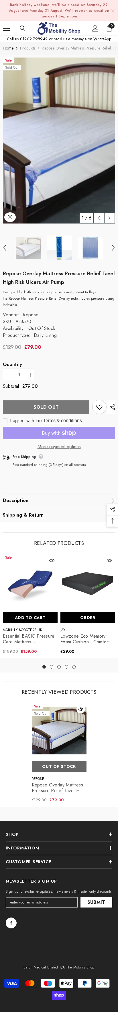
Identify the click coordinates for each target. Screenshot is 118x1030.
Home (8, 48)
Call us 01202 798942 (27, 39)
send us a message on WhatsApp (82, 39)
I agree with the (26, 421)
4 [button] (66, 667)
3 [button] (59, 667)
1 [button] (44, 667)
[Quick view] (52, 560)
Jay (63, 629)
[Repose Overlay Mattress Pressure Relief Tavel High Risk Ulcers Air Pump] (59, 730)
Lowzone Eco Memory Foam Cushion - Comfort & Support (87, 639)
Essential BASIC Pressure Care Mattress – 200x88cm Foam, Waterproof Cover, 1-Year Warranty (29, 639)
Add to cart (30, 617)
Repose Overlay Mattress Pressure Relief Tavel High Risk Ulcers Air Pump (59, 788)
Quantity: (13, 364)
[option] (59, 141)
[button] (99, 218)
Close (113, 11)
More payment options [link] (59, 447)
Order (87, 617)
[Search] (22, 28)
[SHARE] (111, 407)
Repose (30, 314)
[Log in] (95, 28)
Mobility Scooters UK (22, 629)
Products (27, 48)
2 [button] (51, 667)
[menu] (6, 28)
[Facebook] (11, 923)
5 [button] (74, 667)
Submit (96, 902)
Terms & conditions (62, 420)
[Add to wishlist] (99, 407)
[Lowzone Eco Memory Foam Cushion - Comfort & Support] (87, 582)
